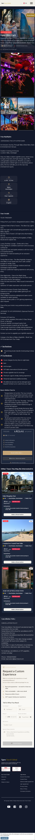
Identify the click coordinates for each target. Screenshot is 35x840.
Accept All (4, 838)
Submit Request (17, 743)
